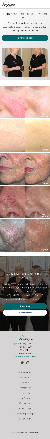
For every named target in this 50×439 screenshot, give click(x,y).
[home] (8, 4)
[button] (45, 4)
